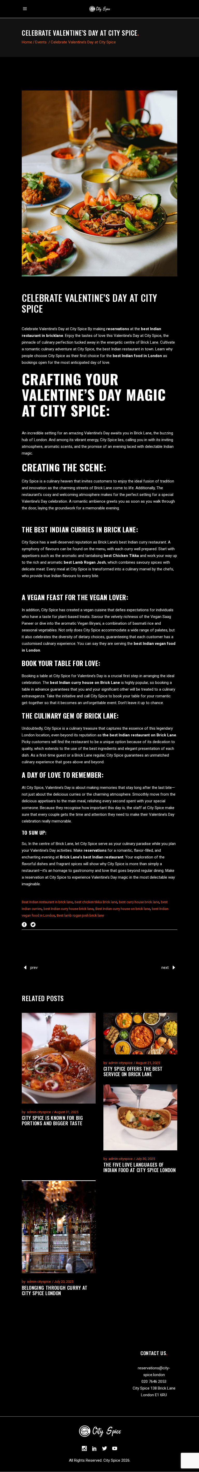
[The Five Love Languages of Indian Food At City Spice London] (140, 1117)
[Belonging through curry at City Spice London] (59, 1226)
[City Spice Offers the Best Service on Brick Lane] (140, 1033)
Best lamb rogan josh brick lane (80, 915)
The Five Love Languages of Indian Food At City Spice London (139, 1167)
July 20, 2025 (63, 1282)
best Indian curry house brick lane (69, 909)
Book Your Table (46, 663)
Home (27, 42)
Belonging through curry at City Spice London (55, 1290)
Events (41, 42)
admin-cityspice (39, 1112)
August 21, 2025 (148, 1063)
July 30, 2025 (145, 1159)
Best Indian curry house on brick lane (122, 909)
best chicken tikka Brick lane (96, 902)
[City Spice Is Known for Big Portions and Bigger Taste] (59, 1058)
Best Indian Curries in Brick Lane (85, 529)
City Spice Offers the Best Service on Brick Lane (133, 1071)
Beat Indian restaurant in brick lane (47, 902)
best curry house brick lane (139, 902)
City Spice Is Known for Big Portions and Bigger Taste (52, 1120)
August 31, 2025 (66, 1112)
